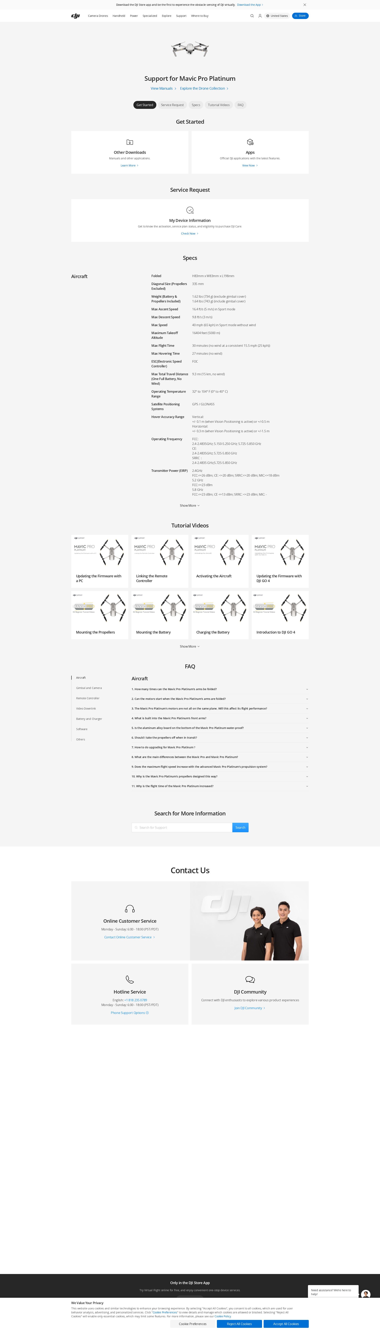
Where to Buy (199, 16)
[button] (365, 1294)
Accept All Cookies (286, 1324)
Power (134, 16)
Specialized (150, 16)
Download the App (249, 5)
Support (181, 16)
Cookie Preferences (165, 1312)
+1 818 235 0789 (135, 1000)
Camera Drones (98, 16)
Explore (166, 16)
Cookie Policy (223, 1316)
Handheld (119, 16)
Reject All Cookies (239, 1324)
